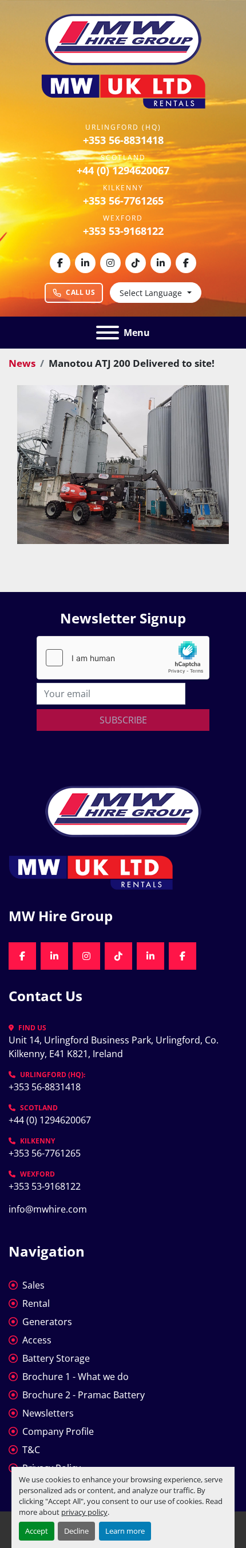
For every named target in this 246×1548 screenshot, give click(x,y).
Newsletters (48, 1413)
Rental (36, 1303)
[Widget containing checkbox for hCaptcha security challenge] (123, 657)
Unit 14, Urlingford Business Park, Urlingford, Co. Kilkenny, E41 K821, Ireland (115, 1047)
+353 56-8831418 (123, 140)
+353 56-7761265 (123, 200)
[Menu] (107, 332)
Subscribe (123, 720)
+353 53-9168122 (123, 231)
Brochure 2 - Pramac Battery (83, 1395)
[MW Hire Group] (123, 810)
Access (36, 1340)
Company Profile (58, 1431)
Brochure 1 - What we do (75, 1376)
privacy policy (84, 1512)
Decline (76, 1531)
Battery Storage (56, 1358)
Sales (33, 1285)
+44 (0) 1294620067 (123, 170)
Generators (47, 1321)
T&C (31, 1449)
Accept (36, 1531)
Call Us (80, 292)
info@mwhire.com (48, 1209)
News (22, 363)
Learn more (125, 1531)
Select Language (151, 292)
